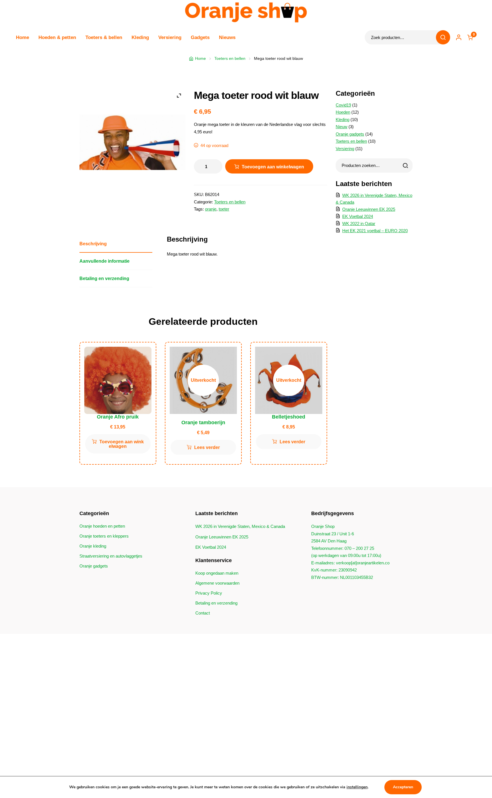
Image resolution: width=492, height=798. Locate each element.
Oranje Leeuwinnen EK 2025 (368, 209)
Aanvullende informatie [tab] (104, 261)
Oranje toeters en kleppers (104, 536)
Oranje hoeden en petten (102, 526)
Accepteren (403, 787)
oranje (210, 209)
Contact (202, 613)
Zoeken (443, 37)
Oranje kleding (92, 546)
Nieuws (227, 37)
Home (22, 37)
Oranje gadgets (93, 566)
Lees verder (207, 447)
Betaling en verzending (216, 603)
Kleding (140, 37)
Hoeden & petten (57, 37)
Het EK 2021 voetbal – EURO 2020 (375, 230)
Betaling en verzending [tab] (104, 278)
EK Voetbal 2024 (357, 216)
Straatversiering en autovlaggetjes (110, 556)
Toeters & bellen (103, 37)
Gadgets (200, 37)
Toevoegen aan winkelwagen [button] (121, 444)
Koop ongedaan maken (216, 573)
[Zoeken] (405, 165)
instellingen (357, 787)
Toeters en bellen (229, 58)
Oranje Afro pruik (118, 417)
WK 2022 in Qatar (358, 223)
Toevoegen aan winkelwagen (273, 166)
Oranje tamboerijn (203, 422)
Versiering (169, 37)
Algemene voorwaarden (217, 583)
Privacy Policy (208, 593)
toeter (224, 209)
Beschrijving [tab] (93, 243)
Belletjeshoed (288, 417)
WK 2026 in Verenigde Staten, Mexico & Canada (240, 526)
